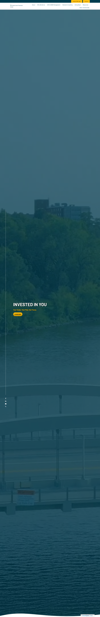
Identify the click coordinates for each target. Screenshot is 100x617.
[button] (33, 4)
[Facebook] (5, 398)
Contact (86, 1)
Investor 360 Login (77, 1)
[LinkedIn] (5, 401)
